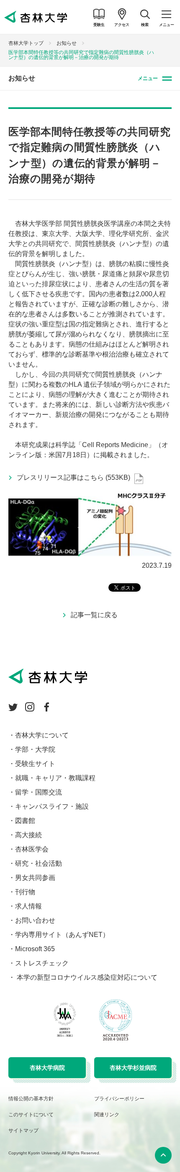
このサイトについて (31, 1115)
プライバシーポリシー (119, 1099)
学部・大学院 (35, 749)
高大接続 (28, 834)
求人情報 (28, 906)
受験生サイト (35, 763)
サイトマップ (23, 1130)
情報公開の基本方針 (31, 1099)
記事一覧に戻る (94, 614)
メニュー (148, 78)
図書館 (25, 820)
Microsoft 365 (35, 948)
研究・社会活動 (38, 863)
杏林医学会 (32, 849)
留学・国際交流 (38, 792)
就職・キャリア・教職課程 (55, 777)
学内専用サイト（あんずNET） (62, 934)
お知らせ (67, 43)
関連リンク (106, 1115)
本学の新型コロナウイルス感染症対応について (86, 977)
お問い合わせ (35, 920)
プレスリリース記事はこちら (73, 477)
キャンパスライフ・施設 (52, 806)
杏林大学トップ (26, 43)
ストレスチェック (42, 963)
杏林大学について (42, 735)
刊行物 (25, 891)
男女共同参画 (35, 877)
